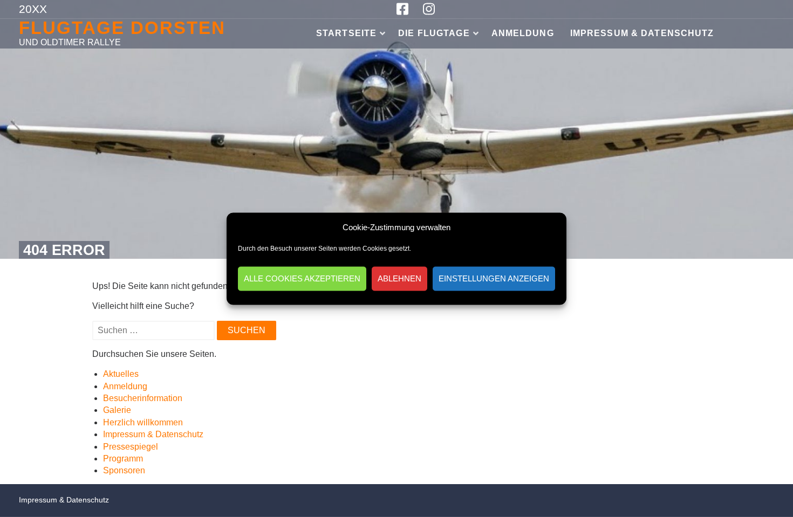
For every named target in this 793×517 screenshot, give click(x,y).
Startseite (346, 33)
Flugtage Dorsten (122, 28)
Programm (123, 458)
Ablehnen (399, 278)
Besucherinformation (142, 398)
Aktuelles (121, 373)
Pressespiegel (130, 446)
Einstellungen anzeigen (494, 278)
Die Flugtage (433, 33)
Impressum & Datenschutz (642, 33)
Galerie (117, 410)
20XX (33, 9)
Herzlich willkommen (143, 422)
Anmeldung (522, 33)
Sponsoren (124, 470)
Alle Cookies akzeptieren (302, 278)
